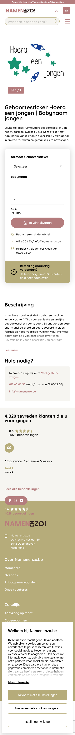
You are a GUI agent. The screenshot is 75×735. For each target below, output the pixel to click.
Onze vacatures (16, 589)
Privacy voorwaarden (21, 582)
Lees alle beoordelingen (22, 489)
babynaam (19, 177)
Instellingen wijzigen (38, 721)
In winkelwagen (40, 223)
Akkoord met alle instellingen (37, 695)
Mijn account (56, 10)
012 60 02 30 (17, 384)
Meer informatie (18, 682)
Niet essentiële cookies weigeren (37, 708)
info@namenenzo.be (22, 391)
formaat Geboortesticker (29, 157)
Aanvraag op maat (19, 613)
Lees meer (11, 350)
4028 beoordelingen (19, 513)
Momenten (13, 568)
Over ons (11, 575)
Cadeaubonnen (16, 620)
